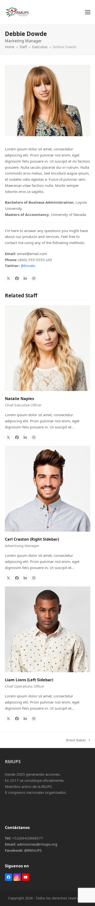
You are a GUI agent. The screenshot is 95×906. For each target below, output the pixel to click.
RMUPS (13, 761)
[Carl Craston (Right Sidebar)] (47, 488)
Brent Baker (76, 740)
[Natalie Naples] (47, 347)
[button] (87, 12)
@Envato (28, 265)
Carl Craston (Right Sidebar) (32, 539)
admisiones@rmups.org (37, 844)
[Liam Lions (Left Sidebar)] (47, 628)
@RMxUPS (33, 850)
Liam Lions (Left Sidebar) (29, 679)
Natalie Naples (19, 398)
